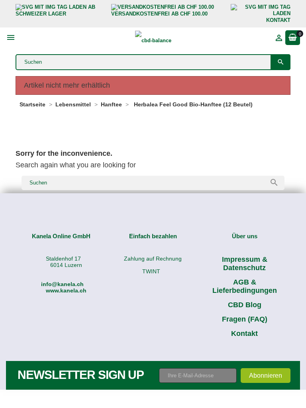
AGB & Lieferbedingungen (244, 286)
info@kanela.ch (62, 284)
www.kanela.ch (66, 290)
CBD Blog (244, 305)
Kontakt (244, 333)
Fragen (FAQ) (244, 319)
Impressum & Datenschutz (244, 263)
